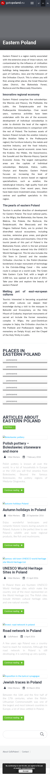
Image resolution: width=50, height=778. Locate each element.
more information (28, 768)
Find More (8, 427)
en (43, 3)
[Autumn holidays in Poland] (25, 504)
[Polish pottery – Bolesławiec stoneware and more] (25, 437)
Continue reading (12, 490)
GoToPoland (13, 637)
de (48, 3)
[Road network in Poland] (25, 625)
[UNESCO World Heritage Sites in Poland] (25, 560)
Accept (25, 771)
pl (38, 3)
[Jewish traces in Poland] (25, 676)
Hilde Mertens (14, 457)
